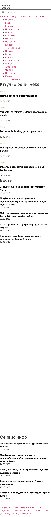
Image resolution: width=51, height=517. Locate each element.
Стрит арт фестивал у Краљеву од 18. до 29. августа (23, 226)
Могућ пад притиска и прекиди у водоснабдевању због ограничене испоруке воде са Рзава (23, 201)
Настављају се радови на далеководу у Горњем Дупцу (25, 494)
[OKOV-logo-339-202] (25, 388)
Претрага (5, 5)
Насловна (10, 19)
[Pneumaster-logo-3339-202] (25, 418)
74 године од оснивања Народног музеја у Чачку (22, 188)
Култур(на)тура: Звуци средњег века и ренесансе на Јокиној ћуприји (20, 237)
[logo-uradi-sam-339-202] (25, 292)
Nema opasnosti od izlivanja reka (18, 95)
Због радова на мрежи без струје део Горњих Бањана (24, 445)
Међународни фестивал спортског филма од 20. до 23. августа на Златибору (24, 214)
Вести (8, 22)
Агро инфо (10, 35)
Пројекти (10, 41)
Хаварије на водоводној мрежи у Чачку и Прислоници (21, 483)
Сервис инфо (12, 29)
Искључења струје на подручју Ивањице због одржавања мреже (24, 471)
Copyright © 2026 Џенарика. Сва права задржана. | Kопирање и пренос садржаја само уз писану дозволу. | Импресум (24, 510)
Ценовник (15, 48)
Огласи (8, 32)
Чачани (9, 38)
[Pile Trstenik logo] (25, 357)
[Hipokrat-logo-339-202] (25, 324)
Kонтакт (9, 44)
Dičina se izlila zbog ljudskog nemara (21, 131)
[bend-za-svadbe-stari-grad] (25, 261)
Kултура (9, 26)
